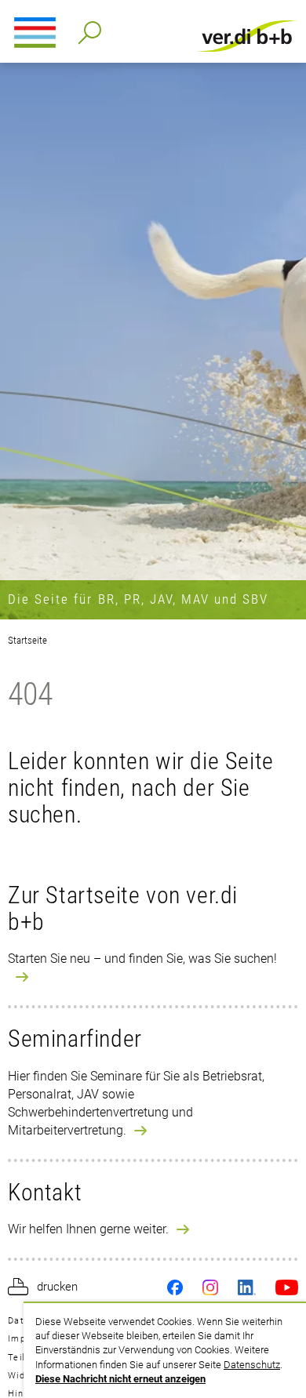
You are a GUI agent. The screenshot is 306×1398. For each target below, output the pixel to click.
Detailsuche (87, 28)
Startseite (27, 640)
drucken (57, 1287)
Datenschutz (252, 1365)
